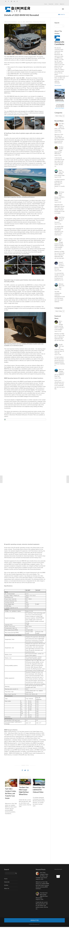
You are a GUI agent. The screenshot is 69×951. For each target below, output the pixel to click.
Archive (56, 4)
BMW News (29, 22)
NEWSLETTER (35, 920)
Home (45, 4)
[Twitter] (5, 1)
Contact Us (62, 14)
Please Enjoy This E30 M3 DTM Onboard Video (39, 789)
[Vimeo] (11, 1)
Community (36, 22)
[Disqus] (25, 839)
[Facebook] (8, 1)
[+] (11, 783)
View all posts (58, 85)
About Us (62, 4)
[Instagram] (17, 1)
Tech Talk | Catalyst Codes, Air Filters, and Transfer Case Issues (10, 793)
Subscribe (51, 4)
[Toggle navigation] (63, 9)
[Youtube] (14, 1)
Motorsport (42, 22)
